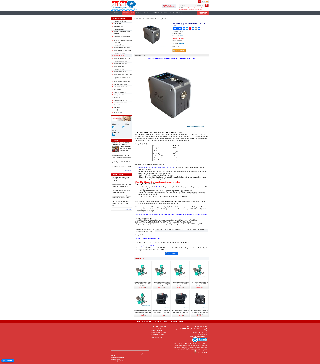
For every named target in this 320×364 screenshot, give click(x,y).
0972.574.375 (203, 13)
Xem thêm (128, 170)
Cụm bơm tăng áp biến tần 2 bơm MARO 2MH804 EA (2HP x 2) (161, 283)
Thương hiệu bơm (128, 13)
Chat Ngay (9, 360)
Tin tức (146, 13)
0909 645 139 (116, 124)
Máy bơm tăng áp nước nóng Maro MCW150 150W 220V (180, 311)
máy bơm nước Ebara (183, 9)
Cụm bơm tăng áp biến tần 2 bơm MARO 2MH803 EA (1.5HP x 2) (180, 283)
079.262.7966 (126, 124)
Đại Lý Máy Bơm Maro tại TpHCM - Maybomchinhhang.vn (121, 162)
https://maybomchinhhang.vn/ (149, 246)
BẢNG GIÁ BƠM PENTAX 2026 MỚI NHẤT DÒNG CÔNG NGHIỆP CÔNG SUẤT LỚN (121, 179)
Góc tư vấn (179, 13)
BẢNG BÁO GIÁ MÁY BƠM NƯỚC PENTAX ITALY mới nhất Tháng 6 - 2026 (121, 203)
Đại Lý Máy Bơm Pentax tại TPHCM (121, 166)
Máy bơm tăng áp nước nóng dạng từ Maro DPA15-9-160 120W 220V (199, 312)
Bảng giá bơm (154, 13)
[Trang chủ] (135, 19)
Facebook (120, 361)
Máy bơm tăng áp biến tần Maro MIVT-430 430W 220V (157, 167)
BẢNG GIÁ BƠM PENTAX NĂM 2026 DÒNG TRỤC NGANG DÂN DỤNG (121, 196)
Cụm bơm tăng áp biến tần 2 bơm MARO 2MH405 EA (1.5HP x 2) (200, 283)
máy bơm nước (198, 9)
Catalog (138, 13)
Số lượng (174, 46)
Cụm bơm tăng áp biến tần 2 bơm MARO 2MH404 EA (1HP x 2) (142, 312)
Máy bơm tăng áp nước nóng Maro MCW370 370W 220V (161, 311)
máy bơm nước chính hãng (192, 7)
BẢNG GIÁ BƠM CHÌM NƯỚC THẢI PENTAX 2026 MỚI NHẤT (121, 191)
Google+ (115, 361)
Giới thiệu (164, 13)
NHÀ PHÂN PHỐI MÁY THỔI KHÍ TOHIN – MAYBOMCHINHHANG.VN (121, 156)
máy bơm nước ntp (203, 7)
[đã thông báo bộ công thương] (199, 342)
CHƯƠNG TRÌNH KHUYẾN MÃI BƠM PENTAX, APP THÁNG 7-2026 (121, 185)
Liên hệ (172, 13)
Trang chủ (117, 13)
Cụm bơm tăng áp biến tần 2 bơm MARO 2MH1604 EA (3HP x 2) (142, 283)
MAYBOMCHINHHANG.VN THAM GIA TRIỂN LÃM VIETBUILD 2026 (122, 143)
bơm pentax (191, 9)
